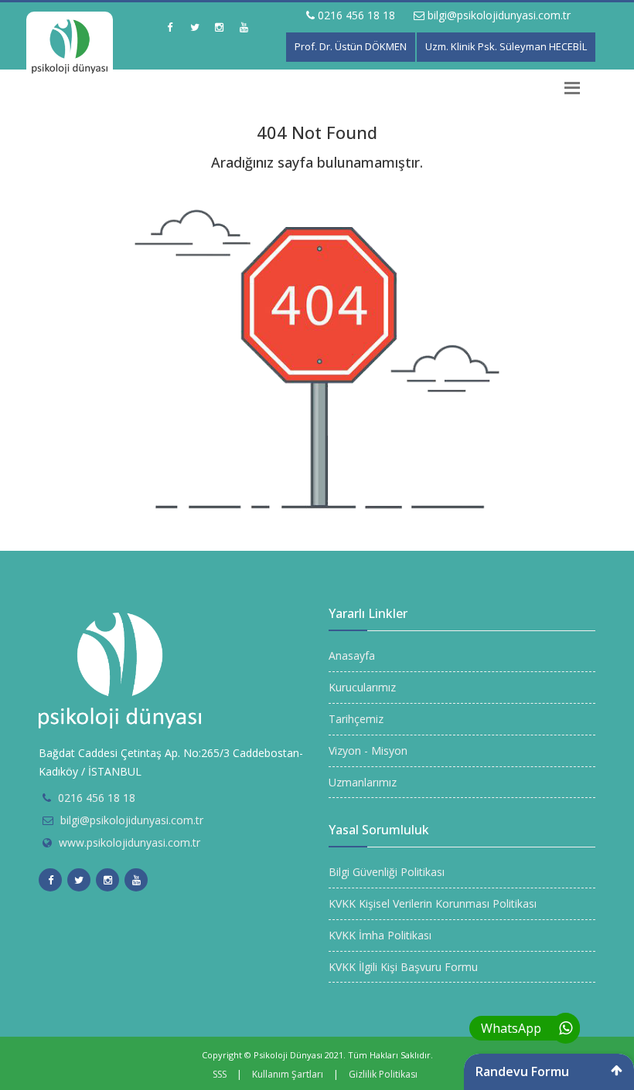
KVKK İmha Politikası (380, 935)
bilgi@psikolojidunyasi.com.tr (497, 15)
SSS (220, 1074)
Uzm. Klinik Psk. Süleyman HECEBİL (506, 46)
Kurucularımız (362, 687)
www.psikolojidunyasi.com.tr (129, 842)
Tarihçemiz (356, 718)
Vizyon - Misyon (368, 750)
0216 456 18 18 (355, 15)
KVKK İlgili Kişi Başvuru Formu (403, 966)
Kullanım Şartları (287, 1074)
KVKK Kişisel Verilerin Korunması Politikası (433, 903)
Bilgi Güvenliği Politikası (387, 871)
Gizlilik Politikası (383, 1074)
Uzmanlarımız (363, 782)
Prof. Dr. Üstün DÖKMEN (351, 46)
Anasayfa (352, 655)
